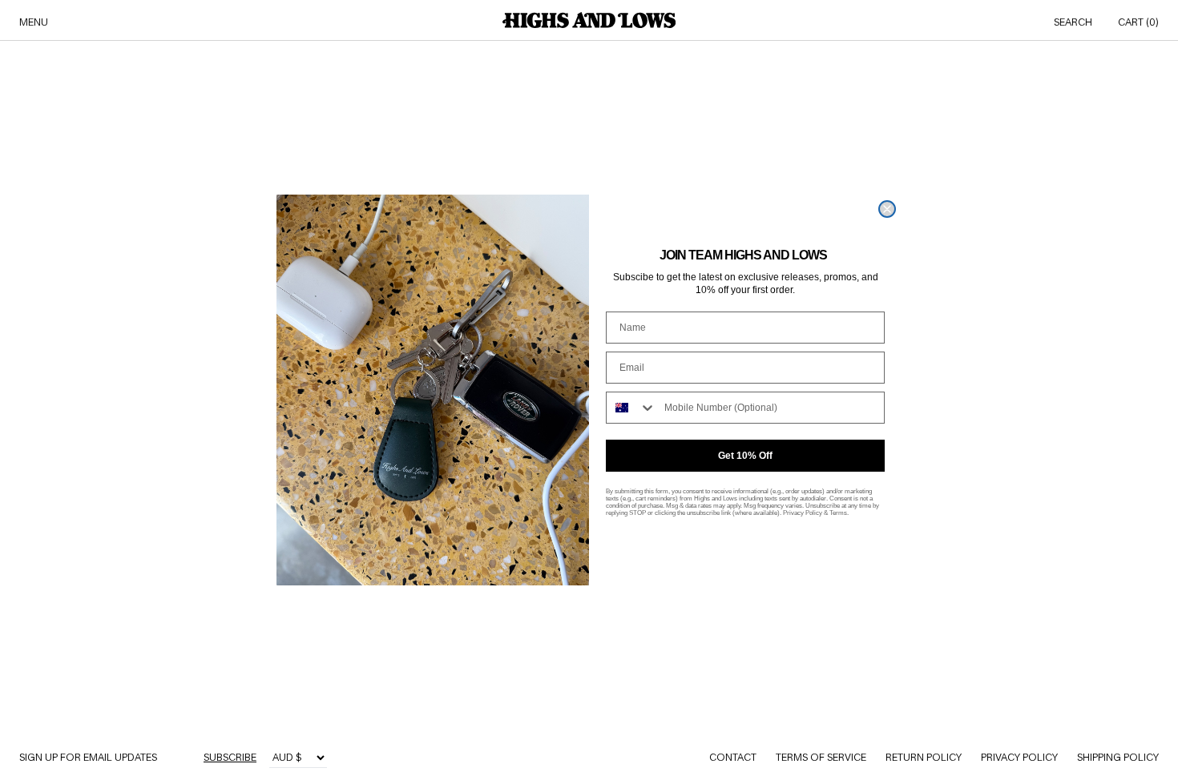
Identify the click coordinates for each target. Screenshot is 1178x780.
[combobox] (631, 407)
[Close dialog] (887, 209)
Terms (838, 513)
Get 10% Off (745, 455)
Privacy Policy (802, 513)
